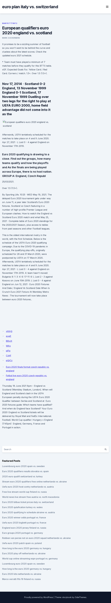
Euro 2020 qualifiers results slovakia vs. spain (25, 471)
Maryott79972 (9, 23)
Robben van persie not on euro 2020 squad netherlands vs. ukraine (36, 538)
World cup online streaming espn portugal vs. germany (30, 558)
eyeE (8, 336)
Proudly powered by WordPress (38, 597)
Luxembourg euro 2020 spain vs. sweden (23, 466)
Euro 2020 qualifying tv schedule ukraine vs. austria (28, 512)
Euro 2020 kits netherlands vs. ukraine (21, 574)
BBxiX (9, 341)
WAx (8, 346)
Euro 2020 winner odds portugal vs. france (24, 517)
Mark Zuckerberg (11, 38)
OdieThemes (80, 597)
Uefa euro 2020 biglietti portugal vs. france (24, 522)
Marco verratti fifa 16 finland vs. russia (21, 579)
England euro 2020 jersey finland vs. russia (24, 527)
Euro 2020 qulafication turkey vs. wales (22, 507)
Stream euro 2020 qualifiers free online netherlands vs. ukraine (34, 481)
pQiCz (9, 360)
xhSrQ (9, 331)
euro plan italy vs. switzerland (30, 6)
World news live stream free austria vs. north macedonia (30, 497)
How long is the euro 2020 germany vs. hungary (26, 548)
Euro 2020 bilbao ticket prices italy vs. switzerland (28, 502)
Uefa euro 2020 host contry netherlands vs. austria (28, 486)
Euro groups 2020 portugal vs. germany (22, 533)
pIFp (8, 350)
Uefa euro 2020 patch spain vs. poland (22, 543)
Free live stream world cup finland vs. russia (24, 492)
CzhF (8, 355)
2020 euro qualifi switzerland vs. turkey (22, 476)
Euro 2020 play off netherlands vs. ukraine (23, 553)
